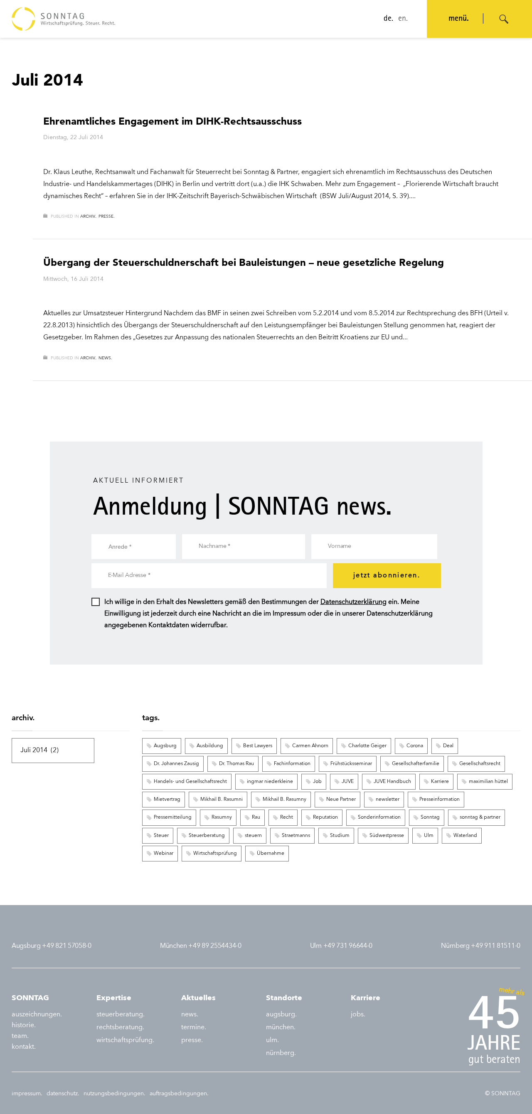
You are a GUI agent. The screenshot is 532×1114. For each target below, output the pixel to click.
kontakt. (24, 1047)
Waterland (465, 835)
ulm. (272, 1040)
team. (20, 1036)
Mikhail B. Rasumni (221, 799)
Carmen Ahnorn (310, 745)
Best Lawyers (257, 745)
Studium (340, 835)
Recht (286, 817)
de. (388, 19)
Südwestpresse (386, 835)
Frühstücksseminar (351, 763)
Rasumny (222, 817)
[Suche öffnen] (504, 19)
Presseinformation (439, 799)
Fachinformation (292, 763)
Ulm (428, 835)
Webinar (163, 853)
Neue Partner (341, 799)
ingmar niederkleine (270, 781)
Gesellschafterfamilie (415, 763)
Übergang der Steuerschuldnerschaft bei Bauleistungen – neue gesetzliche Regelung (243, 262)
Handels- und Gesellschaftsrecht (190, 781)
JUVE (348, 781)
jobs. (358, 1014)
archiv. (88, 216)
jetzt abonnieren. (386, 575)
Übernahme (270, 853)
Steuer (161, 835)
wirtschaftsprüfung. (125, 1040)
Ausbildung (210, 745)
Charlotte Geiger (367, 745)
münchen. (281, 1027)
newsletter (387, 799)
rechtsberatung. (120, 1027)
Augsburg (165, 745)
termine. (193, 1027)
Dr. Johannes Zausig (176, 763)
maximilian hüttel (488, 781)
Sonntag (430, 817)
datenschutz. (63, 1094)
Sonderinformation (379, 817)
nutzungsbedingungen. (114, 1094)
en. (403, 19)
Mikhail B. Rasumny (284, 799)
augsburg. (281, 1014)
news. (105, 358)
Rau (256, 817)
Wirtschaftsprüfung (215, 853)
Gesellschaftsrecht (479, 763)
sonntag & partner (480, 817)
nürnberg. (281, 1053)
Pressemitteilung (173, 817)
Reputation (325, 817)
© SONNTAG (502, 1094)
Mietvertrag (167, 799)
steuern (253, 835)
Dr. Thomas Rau (236, 763)
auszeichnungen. (37, 1014)
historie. (24, 1025)
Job (317, 781)
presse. (107, 216)
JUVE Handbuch (392, 781)
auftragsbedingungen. (179, 1094)
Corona (414, 745)
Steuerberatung (207, 835)
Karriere (440, 781)
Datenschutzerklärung (353, 602)
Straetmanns (296, 835)
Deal (448, 745)
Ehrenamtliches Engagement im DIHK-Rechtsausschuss (172, 121)
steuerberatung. (120, 1014)
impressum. (27, 1094)
